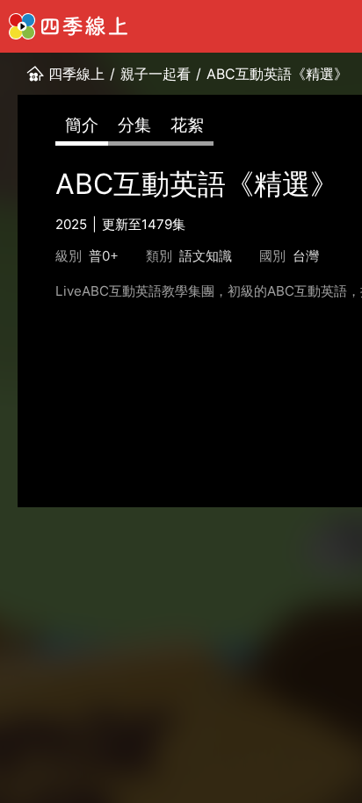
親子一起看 (155, 73)
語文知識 (205, 255)
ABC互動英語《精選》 (277, 73)
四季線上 (76, 73)
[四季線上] (68, 26)
